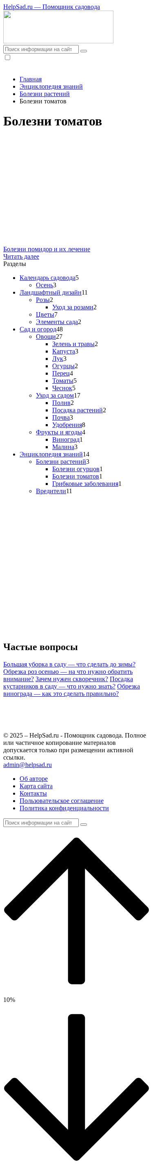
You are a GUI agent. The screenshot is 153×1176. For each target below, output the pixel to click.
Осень (44, 285)
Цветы (45, 314)
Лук (57, 358)
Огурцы (63, 365)
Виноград (66, 439)
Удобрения (67, 424)
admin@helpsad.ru (27, 764)
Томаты (62, 380)
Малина (63, 446)
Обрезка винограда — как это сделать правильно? (71, 690)
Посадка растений (77, 410)
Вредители (51, 490)
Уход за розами (72, 307)
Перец (61, 373)
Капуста (63, 351)
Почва (61, 417)
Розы (43, 299)
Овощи (46, 336)
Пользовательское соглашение (62, 800)
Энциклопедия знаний (51, 454)
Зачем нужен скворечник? (71, 678)
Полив (61, 402)
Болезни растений (61, 461)
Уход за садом (55, 395)
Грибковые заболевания (85, 483)
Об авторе (34, 778)
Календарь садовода (47, 277)
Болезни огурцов (76, 468)
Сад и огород (38, 329)
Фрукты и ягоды (59, 432)
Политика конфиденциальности (64, 808)
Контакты (33, 793)
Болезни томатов (75, 476)
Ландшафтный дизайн (51, 292)
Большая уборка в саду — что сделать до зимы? (69, 664)
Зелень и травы (73, 343)
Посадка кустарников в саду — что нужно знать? (68, 682)
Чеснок (62, 388)
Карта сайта (36, 786)
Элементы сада (57, 321)
